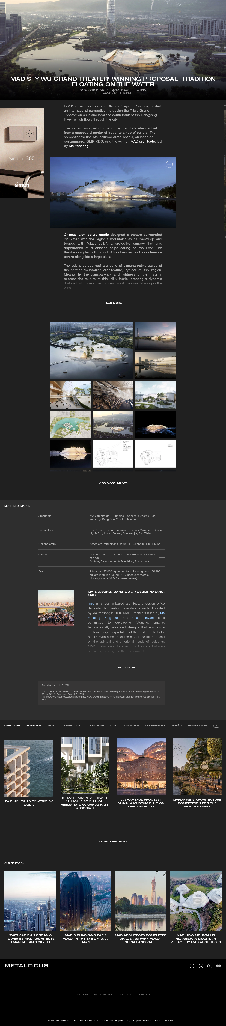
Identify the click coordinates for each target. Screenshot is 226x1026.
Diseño (177, 726)
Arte (50, 726)
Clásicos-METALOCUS (101, 726)
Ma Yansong (78, 146)
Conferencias (155, 726)
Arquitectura (70, 726)
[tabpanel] (113, 789)
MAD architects (142, 141)
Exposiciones (197, 726)
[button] (10, 788)
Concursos (131, 726)
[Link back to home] (26, 966)
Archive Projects (113, 842)
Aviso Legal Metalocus (106, 1021)
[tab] (33, 726)
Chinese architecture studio (86, 235)
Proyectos (33, 726)
